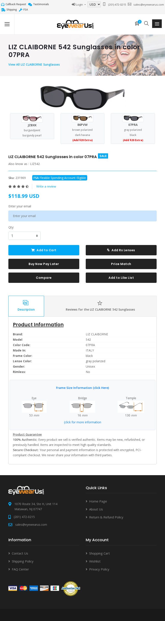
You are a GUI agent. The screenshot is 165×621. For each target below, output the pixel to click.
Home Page (98, 501)
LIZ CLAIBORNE (97, 334)
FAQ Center (20, 569)
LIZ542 (35, 164)
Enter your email (19, 206)
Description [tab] (26, 309)
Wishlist (95, 561)
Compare (44, 278)
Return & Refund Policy (106, 517)
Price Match (121, 264)
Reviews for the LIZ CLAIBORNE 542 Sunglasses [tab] (100, 309)
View (12, 64)
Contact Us (20, 553)
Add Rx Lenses (123, 250)
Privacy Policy (99, 569)
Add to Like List (121, 278)
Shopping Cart (99, 553)
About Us (96, 509)
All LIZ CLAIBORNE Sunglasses (38, 64)
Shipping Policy (23, 561)
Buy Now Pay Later (44, 264)
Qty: (11, 227)
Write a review (46, 186)
